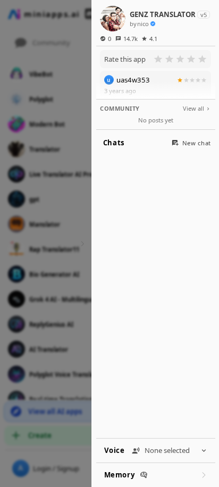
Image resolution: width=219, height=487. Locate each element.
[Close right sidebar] (81, 243)
